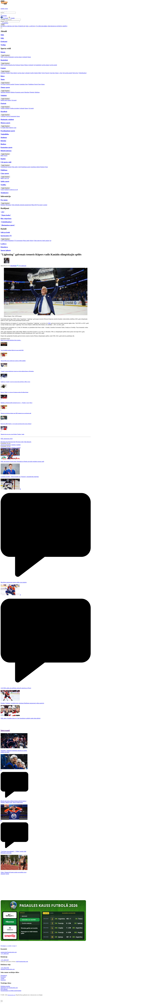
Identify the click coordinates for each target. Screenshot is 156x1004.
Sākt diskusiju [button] (27, 441)
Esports (9, 167)
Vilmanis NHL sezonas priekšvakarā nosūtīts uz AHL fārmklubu (13, 360)
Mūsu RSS (34, 205)
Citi (8, 178)
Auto (15, 127)
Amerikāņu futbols (35, 167)
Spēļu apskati (45, 240)
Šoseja (5, 155)
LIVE (2, 240)
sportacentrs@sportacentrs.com (9, 952)
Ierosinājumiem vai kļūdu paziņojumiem (11, 990)
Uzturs (2, 189)
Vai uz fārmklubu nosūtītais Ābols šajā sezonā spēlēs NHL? (12, 350)
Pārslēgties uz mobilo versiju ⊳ (9, 946)
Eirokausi (17, 65)
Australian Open (23, 84)
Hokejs (31, 240)
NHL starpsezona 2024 (7, 438)
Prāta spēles (15, 167)
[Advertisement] (14, 887)
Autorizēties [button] (4, 15)
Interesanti (5, 730)
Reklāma (3, 205)
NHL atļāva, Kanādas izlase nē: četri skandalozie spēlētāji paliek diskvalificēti (20, 718)
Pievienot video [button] (20, 441)
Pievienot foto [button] (11, 441)
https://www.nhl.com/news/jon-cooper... (11, 340)
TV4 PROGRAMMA (41, 26)
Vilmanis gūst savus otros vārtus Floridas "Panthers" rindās (12, 434)
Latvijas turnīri (53, 65)
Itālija (39, 73)
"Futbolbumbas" (82, 73)
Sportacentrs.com (11, 995)
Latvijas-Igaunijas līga (9, 65)
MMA (2, 178)
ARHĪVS (64, 26)
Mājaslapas (8, 205)
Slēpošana (26, 92)
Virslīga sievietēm (14, 108)
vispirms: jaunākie (16, 444)
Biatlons (13, 92)
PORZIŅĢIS (21, 26)
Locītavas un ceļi (13, 189)
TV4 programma (18, 240)
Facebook (5, 18)
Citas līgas (52, 73)
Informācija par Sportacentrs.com (9, 987)
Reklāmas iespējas (5, 986)
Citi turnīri (13, 100)
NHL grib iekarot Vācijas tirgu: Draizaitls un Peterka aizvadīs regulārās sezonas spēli (22, 461)
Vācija (43, 73)
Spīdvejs (11, 127)
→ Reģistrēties (4, 23)
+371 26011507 (5, 953)
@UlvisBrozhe (22, 265)
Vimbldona (31, 84)
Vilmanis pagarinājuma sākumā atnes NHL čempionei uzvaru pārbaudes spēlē (16, 413)
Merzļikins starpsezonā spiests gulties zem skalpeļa (14, 582)
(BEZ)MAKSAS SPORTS (55, 26)
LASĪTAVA (32, 26)
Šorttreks (32, 92)
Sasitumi (6, 189)
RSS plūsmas (4, 989)
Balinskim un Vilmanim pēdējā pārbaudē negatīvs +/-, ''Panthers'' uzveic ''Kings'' (16, 402)
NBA (16, 26)
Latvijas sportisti (10, 84)
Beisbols (42, 167)
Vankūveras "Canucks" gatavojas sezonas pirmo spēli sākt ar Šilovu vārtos (15, 381)
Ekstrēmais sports (25, 167)
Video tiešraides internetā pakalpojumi (21, 205)
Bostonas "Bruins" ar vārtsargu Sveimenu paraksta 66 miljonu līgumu (14, 392)
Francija (47, 73)
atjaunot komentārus (6, 444)
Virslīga (8, 73)
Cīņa (5, 178)
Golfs (19, 167)
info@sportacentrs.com (22, 961)
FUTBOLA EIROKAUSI (7, 26)
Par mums (39, 205)
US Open (3, 84)
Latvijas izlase (20, 73)
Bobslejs (8, 92)
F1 (1, 127)
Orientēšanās (4, 167)
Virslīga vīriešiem (5, 108)
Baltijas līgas (4, 100)
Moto (7, 127)
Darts (46, 167)
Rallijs (4, 127)
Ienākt (2, 24)
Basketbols (11, 240)
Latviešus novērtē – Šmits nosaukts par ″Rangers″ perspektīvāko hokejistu (20, 476)
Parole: (2, 21)
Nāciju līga (75, 73)
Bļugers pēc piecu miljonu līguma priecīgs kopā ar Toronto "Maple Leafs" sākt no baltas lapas (13, 801)
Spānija (36, 73)
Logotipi (45, 205)
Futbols (6, 240)
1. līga (60, 73)
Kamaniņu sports (19, 92)
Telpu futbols (13, 73)
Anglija (32, 73)
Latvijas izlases (18, 57)
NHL (27, 26)
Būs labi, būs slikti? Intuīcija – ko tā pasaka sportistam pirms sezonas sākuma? (16, 423)
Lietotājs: (3, 19)
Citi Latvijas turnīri (67, 73)
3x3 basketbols (37, 65)
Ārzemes (17, 84)
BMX (2, 155)
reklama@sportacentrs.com (8, 969)
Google (12, 18)
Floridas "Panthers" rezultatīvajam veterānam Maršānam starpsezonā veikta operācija (22, 703)
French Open (37, 84)
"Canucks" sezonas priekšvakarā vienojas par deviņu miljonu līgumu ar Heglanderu (17, 371)
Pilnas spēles (26, 240)
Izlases (29, 57)
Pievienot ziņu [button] (4, 441)
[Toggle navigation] (1, 28)
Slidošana (37, 92)
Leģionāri (24, 57)
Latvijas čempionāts (9, 57)
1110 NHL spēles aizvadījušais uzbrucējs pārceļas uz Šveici (16, 688)
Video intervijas (38, 240)
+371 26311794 (5, 967)
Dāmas (26, 65)
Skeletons (3, 92)
